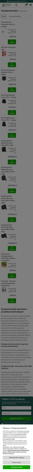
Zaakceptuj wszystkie (16, 467)
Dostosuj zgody (16, 462)
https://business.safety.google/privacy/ (18, 450)
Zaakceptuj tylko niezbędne (16, 457)
